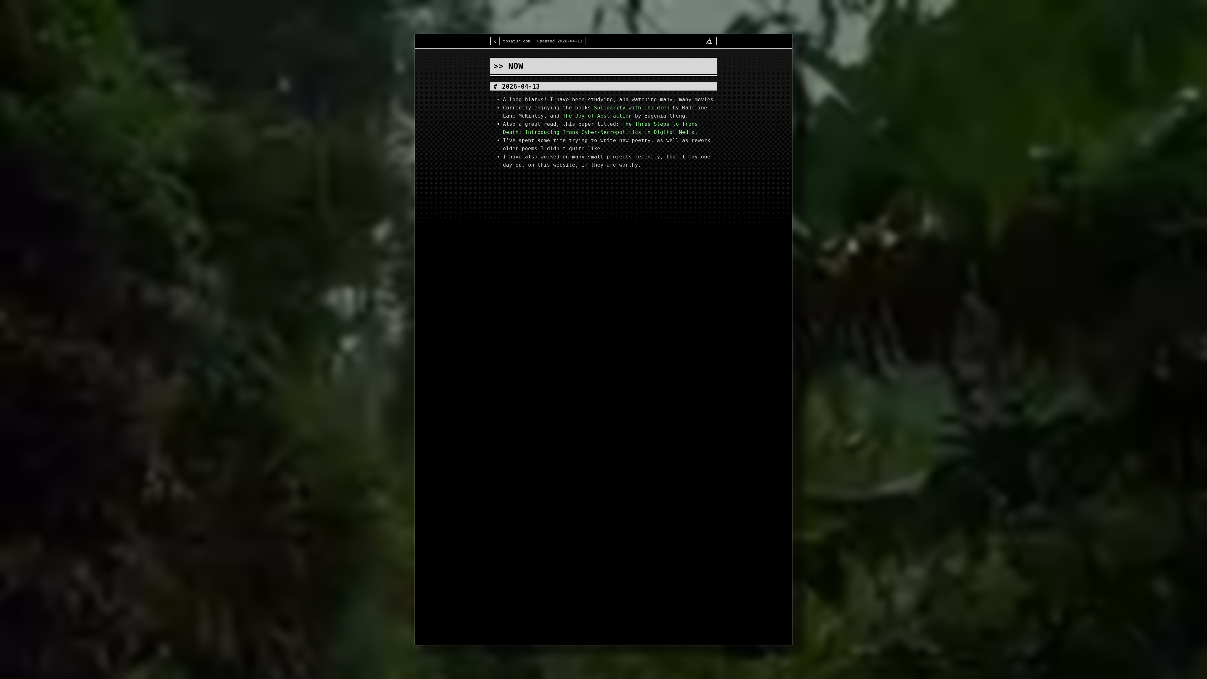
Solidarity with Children (632, 108)
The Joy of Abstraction (597, 116)
